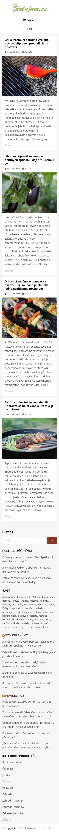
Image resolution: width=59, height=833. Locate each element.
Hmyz (15, 600)
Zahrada (7, 794)
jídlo (20, 604)
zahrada (24, 623)
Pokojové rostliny (31, 611)
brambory (16, 596)
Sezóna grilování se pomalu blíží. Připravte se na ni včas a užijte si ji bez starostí (29, 406)
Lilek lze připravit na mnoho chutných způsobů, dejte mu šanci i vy (29, 160)
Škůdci (45, 627)
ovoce (17, 611)
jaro (14, 604)
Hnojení (24, 600)
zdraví (44, 623)
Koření (41, 604)
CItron (36, 596)
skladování (18, 619)
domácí (6, 600)
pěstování (23, 615)
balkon (6, 596)
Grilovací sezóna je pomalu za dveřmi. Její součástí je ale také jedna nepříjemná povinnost (26, 285)
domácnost (47, 596)
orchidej (39, 608)
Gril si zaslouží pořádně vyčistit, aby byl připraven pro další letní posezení (27, 43)
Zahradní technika (13, 807)
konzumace (30, 604)
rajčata (33, 615)
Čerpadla (7, 769)
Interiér (6, 604)
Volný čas (8, 787)
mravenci (15, 608)
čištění (37, 627)
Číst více (9, 145)
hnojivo (34, 600)
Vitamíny (38, 619)
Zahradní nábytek (12, 800)
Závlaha (6, 819)
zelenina (6, 627)
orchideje (7, 611)
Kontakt (49, 828)
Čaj (21, 627)
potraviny (47, 611)
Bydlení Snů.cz (16, 635)
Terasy (6, 781)
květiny (50, 604)
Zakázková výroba (12, 813)
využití (5, 623)
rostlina (43, 615)
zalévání (35, 623)
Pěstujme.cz (32, 828)
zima (15, 627)
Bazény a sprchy (11, 762)
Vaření (28, 619)
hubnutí (44, 600)
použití (6, 615)
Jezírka (6, 775)
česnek (28, 627)
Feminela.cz (14, 696)
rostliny (6, 619)
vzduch (15, 623)
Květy (5, 608)
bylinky (28, 596)
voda (47, 619)
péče (13, 615)
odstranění (27, 608)
